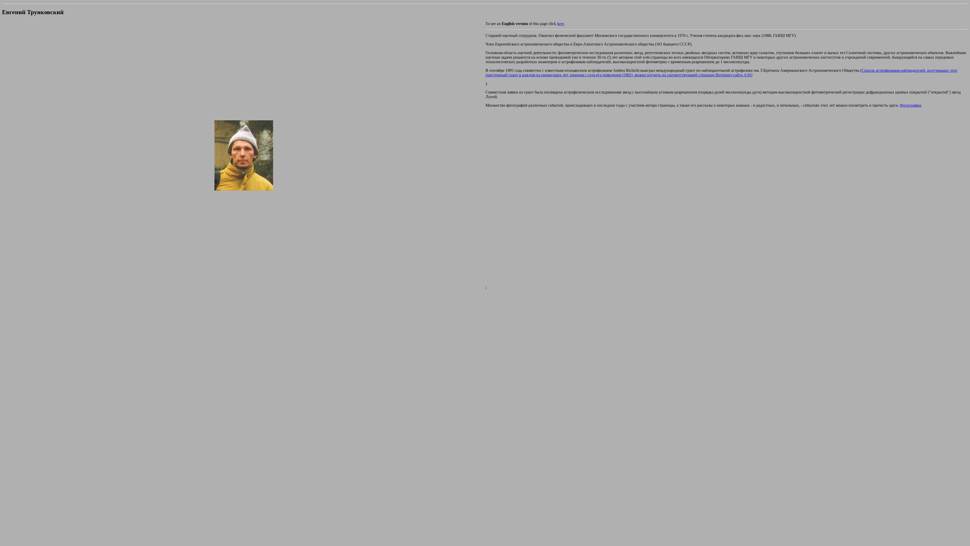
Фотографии (911, 105)
